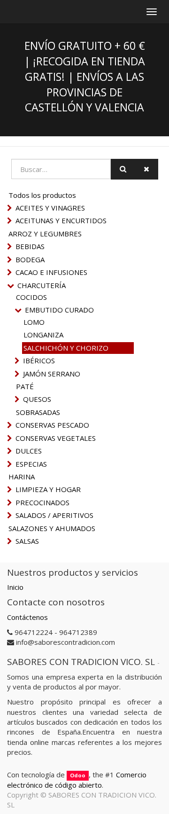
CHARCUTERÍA (41, 285)
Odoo (77, 775)
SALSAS (27, 541)
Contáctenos (27, 617)
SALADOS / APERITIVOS (54, 515)
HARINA (21, 476)
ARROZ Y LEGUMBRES (45, 233)
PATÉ (25, 386)
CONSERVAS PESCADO (52, 425)
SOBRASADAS (38, 412)
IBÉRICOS (39, 360)
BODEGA (30, 259)
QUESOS (37, 399)
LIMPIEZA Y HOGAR (48, 489)
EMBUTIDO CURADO (59, 309)
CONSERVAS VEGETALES (55, 438)
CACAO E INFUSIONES (51, 272)
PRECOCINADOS (42, 502)
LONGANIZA (43, 334)
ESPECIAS (31, 464)
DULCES (28, 450)
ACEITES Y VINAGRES (50, 207)
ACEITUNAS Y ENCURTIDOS (61, 220)
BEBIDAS (30, 246)
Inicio (15, 587)
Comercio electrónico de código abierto (76, 779)
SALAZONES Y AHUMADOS (51, 528)
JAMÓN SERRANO (51, 373)
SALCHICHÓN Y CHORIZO (65, 347)
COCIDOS (31, 297)
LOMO (34, 322)
